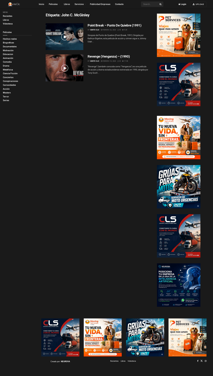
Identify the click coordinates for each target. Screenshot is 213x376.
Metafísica (8, 70)
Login (183, 4)
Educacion (8, 54)
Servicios (79, 4)
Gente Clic (94, 30)
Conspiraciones (10, 81)
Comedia (7, 62)
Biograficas (8, 43)
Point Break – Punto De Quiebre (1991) (114, 25)
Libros (6, 20)
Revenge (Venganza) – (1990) (109, 56)
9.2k (125, 30)
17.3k (126, 61)
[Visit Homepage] (19, 4)
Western (7, 93)
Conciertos (8, 77)
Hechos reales (10, 39)
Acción (6, 89)
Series (6, 100)
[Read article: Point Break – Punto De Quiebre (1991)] (64, 36)
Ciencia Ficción (10, 73)
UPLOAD (199, 4)
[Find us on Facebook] (197, 361)
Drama (6, 66)
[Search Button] (160, 4)
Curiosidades (9, 85)
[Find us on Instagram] (205, 361)
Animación (8, 58)
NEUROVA (65, 361)
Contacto (119, 4)
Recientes (7, 16)
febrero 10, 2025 (109, 61)
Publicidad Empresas (100, 4)
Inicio (41, 4)
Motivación (8, 50)
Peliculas (53, 4)
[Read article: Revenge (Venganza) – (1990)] (64, 67)
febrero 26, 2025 (109, 30)
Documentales (10, 46)
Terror (6, 96)
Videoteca (8, 24)
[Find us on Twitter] (201, 361)
